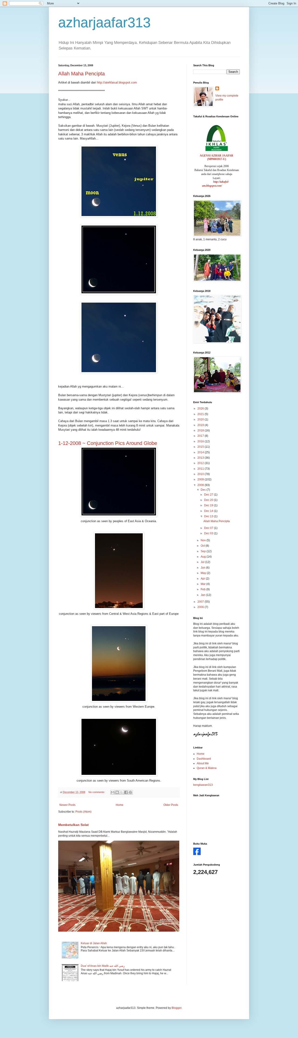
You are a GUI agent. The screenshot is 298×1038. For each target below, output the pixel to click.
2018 (201, 430)
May (204, 573)
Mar (203, 584)
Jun (203, 567)
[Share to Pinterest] (130, 792)
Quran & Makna (207, 768)
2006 (201, 607)
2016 (201, 441)
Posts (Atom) (83, 811)
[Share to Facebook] (126, 792)
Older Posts (170, 805)
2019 (201, 425)
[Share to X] (121, 792)
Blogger (176, 1008)
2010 (201, 474)
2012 (201, 463)
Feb (203, 589)
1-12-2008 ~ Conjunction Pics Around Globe (107, 443)
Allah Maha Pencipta (81, 74)
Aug (204, 556)
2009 (201, 479)
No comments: (97, 792)
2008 (201, 485)
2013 (201, 457)
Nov (204, 540)
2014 (201, 452)
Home (119, 805)
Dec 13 (209, 516)
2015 (201, 446)
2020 (201, 419)
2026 (201, 408)
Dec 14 (209, 511)
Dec (204, 489)
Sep (204, 551)
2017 (201, 435)
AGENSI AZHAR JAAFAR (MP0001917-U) (216, 157)
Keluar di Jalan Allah (94, 943)
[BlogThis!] (117, 792)
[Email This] (112, 792)
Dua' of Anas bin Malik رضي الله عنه (103, 966)
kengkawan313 (203, 784)
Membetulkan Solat (73, 825)
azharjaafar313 (104, 22)
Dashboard (204, 758)
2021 (201, 414)
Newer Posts (67, 805)
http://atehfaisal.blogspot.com (117, 82)
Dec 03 (209, 533)
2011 (201, 468)
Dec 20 (209, 500)
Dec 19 (209, 505)
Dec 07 (209, 528)
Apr (203, 578)
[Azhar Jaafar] (197, 854)
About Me (203, 763)
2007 (201, 601)
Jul (203, 562)
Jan (203, 595)
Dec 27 (209, 494)
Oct (203, 545)
